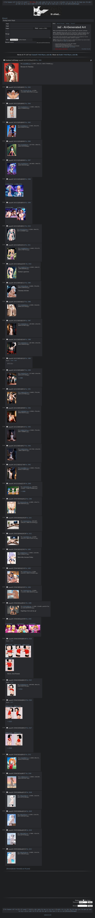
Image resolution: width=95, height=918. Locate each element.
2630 (30, 830)
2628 (30, 792)
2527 (30, 728)
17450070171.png (27, 571)
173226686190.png (24, 248)
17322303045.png (24, 125)
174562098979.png (24, 758)
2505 (29, 619)
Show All (88, 48)
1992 (29, 408)
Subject (7, 28)
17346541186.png (24, 286)
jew (84, 2)
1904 (29, 103)
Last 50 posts (25, 868)
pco (57, 4)
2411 (30, 518)
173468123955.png (24, 392)
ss (63, 4)
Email (7, 26)
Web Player (41, 55)
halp (81, 2)
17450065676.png (24, 552)
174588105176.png (24, 776)
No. (37, 60)
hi (46, 2)
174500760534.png (27, 590)
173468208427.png (24, 411)
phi (89, 2)
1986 (29, 301)
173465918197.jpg (24, 343)
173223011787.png (27, 90)
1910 (29, 226)
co (70, 2)
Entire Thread (16, 868)
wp (57, 2)
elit (43, 4)
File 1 (7, 39)
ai (29, 4)
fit (77, 2)
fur (45, 4)
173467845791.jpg (24, 373)
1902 (40, 60)
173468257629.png (24, 430)
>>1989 (20, 378)
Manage (76, 4)
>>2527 (11, 702)
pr (16, 4)
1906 (29, 141)
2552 (29, 754)
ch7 (14, 2)
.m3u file (49, 55)
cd (36, 4)
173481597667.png (27, 487)
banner (10, 2)
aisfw (63, 2)
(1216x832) (8, 624)
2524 (30, 638)
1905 (29, 122)
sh (61, 4)
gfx (40, 2)
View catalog (72, 46)
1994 (29, 446)
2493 (29, 568)
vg (54, 2)
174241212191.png (24, 502)
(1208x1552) (9, 184)
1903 (29, 87)
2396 (30, 499)
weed (25, 2)
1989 (29, 358)
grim (43, 2)
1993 (29, 427)
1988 (29, 339)
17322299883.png (27, 63)
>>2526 (11, 682)
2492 (29, 549)
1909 (29, 202)
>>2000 (15, 360)
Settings (67, 23)
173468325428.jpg (24, 449)
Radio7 (61, 55)
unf (66, 4)
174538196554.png (24, 684)
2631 (30, 849)
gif (48, 4)
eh (75, 2)
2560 (29, 773)
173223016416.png (24, 107)
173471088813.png (24, 468)
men (53, 4)
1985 (29, 283)
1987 (29, 320)
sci (22, 4)
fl (22, 2)
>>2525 (11, 640)
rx (52, 2)
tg (24, 4)
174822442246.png (23, 852)
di (40, 4)
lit (86, 2)
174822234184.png (23, 795)
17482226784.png (23, 814)
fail (30, 909)
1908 (29, 179)
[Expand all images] (91, 60)
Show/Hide (84, 48)
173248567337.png (24, 267)
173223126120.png (23, 229)
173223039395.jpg (24, 144)
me (49, 2)
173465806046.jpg (24, 305)
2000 (29, 483)
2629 (30, 811)
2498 (29, 603)
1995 (29, 464)
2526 (30, 700)
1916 (29, 264)
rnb (19, 4)
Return (5, 18)
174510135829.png (27, 606)
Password (7, 42)
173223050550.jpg (24, 163)
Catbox (65, 40)
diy (73, 2)
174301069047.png (27, 537)
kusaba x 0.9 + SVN (47, 914)
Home (71, 4)
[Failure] (33, 2)
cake (33, 4)
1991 (29, 389)
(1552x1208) (9, 207)
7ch (6, 2)
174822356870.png (23, 833)
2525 (30, 680)
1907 (29, 160)
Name (7, 23)
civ (67, 2)
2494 (29, 587)
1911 (29, 245)
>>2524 (20, 689)
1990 (29, 370)
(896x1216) (8, 645)
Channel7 (73, 23)
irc (17, 2)
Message (7, 34)
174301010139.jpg (27, 521)
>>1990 (11, 360)
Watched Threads (60, 23)
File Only (87, 900)
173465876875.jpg (24, 324)
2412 (30, 533)
